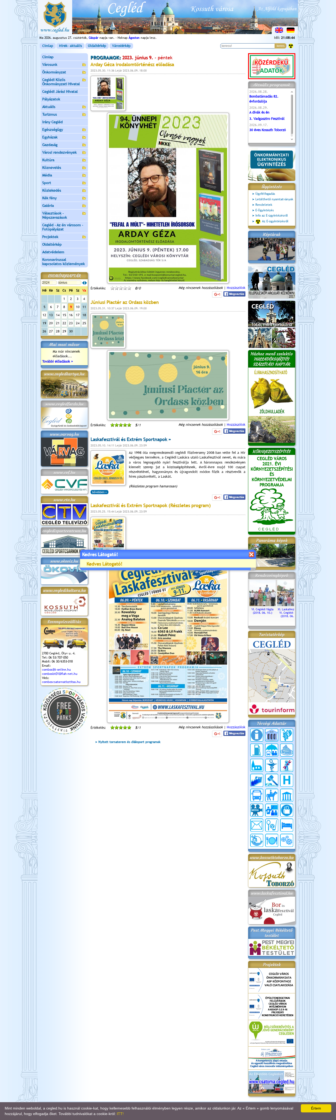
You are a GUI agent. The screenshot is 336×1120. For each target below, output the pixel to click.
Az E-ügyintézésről (275, 221)
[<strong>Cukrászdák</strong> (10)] (286, 750)
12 (44, 315)
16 (71, 315)
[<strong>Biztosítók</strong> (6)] (271, 750)
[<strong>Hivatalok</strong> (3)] (256, 780)
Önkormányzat (54, 72)
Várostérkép (121, 46)
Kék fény (49, 198)
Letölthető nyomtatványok (274, 199)
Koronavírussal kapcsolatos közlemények (63, 261)
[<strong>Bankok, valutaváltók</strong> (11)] (271, 735)
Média (47, 175)
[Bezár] (251, 554)
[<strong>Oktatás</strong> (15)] (271, 810)
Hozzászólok (236, 288)
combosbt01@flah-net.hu (59, 674)
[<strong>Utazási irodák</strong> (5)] (256, 840)
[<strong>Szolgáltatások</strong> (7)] (286, 840)
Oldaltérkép (97, 46)
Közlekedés (51, 190)
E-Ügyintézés (264, 210)
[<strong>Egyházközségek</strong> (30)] (256, 765)
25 (84, 323)
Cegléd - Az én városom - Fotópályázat (62, 227)
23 (71, 323)
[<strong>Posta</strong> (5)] (256, 825)
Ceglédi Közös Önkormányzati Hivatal (61, 82)
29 (64, 331)
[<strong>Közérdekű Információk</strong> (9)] (256, 735)
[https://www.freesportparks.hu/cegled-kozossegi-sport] (64, 733)
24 (78, 323)
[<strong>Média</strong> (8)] (256, 810)
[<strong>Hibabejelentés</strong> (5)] (286, 765)
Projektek (50, 237)
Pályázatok (51, 99)
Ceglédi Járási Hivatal (60, 91)
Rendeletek (263, 205)
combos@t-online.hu (56, 669)
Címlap (47, 46)
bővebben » (99, 492)
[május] (83, 283)
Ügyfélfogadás (265, 194)
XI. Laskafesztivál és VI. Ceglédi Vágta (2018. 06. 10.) (290, 613)
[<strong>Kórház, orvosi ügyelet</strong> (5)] (286, 780)
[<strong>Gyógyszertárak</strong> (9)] (271, 765)
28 (58, 331)
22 (64, 323)
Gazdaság (49, 145)
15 (64, 315)
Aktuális (48, 107)
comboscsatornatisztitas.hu (61, 682)
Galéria (48, 205)
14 (58, 315)
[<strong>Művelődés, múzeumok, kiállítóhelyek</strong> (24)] (286, 795)
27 (51, 331)
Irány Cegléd (52, 122)
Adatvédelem (53, 252)
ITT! (120, 1114)
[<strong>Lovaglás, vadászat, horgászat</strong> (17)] (271, 795)
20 (51, 323)
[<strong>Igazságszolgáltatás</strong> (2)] (271, 780)
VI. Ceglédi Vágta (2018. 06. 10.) (262, 611)
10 (78, 307)
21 (58, 323)
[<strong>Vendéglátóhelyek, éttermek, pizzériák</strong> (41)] (271, 840)
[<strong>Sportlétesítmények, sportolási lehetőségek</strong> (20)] (271, 825)
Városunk (49, 64)
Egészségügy (52, 129)
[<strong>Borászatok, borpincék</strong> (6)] (286, 735)
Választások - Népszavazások (54, 215)
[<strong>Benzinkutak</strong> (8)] (256, 750)
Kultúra (48, 160)
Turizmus (49, 114)
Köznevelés (51, 167)
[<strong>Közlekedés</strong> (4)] (256, 795)
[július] (86, 283)
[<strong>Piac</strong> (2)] (286, 810)
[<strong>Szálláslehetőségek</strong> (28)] (286, 825)
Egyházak (49, 137)
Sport (46, 183)
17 (78, 315)
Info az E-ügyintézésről (271, 215)
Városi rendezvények (59, 152)
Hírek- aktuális (70, 46)
